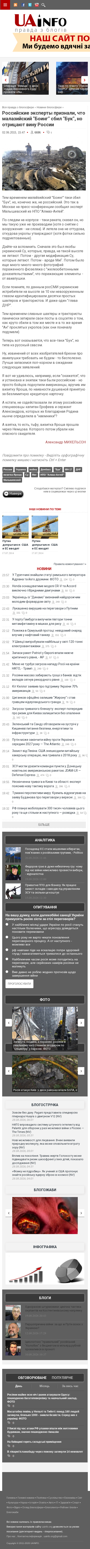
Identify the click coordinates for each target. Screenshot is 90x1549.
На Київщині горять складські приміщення (34, 1441)
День (18, 1386)
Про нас (11, 1536)
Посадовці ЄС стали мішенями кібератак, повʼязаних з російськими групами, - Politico (54, 850)
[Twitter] (29, 5)
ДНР (78, 469)
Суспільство (55, 1497)
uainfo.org (47, 1526)
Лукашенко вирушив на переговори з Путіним (45, 608)
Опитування (45, 907)
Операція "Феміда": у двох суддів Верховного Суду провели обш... (21, 89)
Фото (45, 1000)
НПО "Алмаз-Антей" (52, 474)
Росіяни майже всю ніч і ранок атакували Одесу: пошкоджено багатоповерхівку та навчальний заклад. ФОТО (42, 1398)
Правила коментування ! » (70, 564)
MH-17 (68, 469)
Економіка (69, 1497)
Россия (7, 469)
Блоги (45, 1298)
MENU (5, 5)
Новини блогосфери (49, 107)
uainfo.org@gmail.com (55, 1536)
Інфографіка (45, 1247)
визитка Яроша (12, 474)
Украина (21, 469)
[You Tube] (36, 5)
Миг (34, 474)
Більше (44, 824)
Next (85, 80)
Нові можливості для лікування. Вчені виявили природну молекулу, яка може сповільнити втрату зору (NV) (46, 1144)
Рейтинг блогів (68, 1507)
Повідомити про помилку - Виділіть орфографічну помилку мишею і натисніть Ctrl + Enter (43, 457)
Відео (17, 1507)
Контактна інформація (29, 1536)
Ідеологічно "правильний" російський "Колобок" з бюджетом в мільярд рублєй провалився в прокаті (53, 1345)
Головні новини (26, 1497)
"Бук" (58, 469)
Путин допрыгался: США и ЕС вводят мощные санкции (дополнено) (15, 548)
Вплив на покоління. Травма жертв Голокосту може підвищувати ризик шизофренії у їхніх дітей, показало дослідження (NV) (47, 1159)
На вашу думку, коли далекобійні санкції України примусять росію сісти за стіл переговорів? (44, 917)
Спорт (75, 1502)
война (33, 469)
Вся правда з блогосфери (18, 107)
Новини (44, 569)
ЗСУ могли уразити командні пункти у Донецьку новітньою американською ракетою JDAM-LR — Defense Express (46, 770)
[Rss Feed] (15, 5)
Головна (11, 1497)
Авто (51, 1502)
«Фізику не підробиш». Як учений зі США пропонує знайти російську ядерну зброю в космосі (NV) (45, 1173)
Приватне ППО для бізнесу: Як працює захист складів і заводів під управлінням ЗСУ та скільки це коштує (52, 888)
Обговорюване (32, 1378)
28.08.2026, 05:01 (22, 1151)
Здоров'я (65, 1502)
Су (26, 474)
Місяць (45, 1386)
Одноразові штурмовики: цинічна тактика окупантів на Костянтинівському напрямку (53, 1308)
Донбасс (46, 469)
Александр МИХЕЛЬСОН (65, 442)
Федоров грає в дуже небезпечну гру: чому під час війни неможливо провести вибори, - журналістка (54, 870)
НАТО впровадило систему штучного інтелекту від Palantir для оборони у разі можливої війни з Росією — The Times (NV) (48, 1128)
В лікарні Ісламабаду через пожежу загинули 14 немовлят (45, 1451)
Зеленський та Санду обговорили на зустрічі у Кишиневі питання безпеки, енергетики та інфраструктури (45, 728)
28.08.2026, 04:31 (22, 1166)
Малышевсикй (12, 480)
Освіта (42, 1502)
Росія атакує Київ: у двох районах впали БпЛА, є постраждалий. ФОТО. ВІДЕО (45, 1091)
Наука (23, 1502)
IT (57, 1502)
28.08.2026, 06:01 (22, 1119)
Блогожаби (45, 1190)
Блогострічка (44, 1105)
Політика (41, 1497)
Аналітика (45, 840)
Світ (80, 1497)
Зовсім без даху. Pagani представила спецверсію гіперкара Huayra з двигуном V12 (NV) (45, 1114)
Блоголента (51, 1507)
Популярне (62, 1378)
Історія (33, 1502)
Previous (4, 80)
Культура (13, 1502)
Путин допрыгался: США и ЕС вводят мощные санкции (45, 546)
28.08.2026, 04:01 (22, 1178)
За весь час (70, 1386)
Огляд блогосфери (32, 1507)
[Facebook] (22, 5)
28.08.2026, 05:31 (22, 1135)
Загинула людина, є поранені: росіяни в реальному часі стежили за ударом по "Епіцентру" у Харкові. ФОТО (39, 1045)
